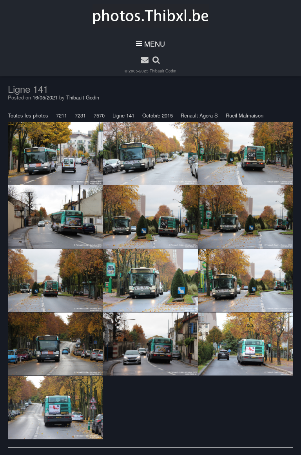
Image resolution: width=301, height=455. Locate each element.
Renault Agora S (199, 115)
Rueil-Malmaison (244, 115)
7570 (99, 115)
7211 (61, 115)
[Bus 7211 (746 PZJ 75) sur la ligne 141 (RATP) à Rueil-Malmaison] (55, 153)
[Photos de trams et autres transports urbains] (150, 16)
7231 (80, 115)
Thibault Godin (163, 71)
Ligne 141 (123, 115)
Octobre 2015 (157, 115)
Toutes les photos (28, 115)
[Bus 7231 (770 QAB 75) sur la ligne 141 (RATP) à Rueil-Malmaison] (150, 153)
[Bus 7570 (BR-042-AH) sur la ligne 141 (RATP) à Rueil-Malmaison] (245, 153)
